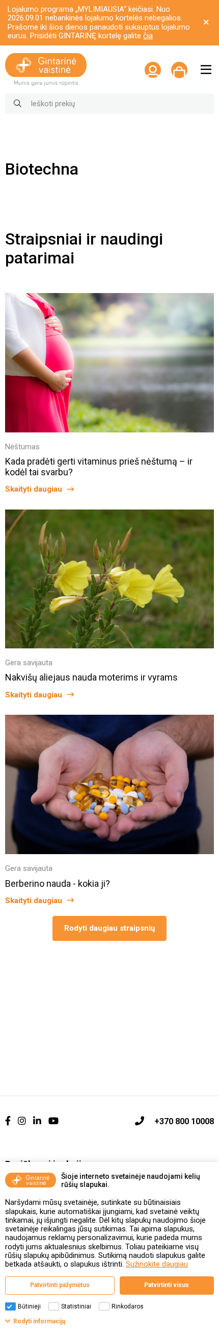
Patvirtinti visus (166, 1285)
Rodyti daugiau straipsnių (109, 928)
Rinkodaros (128, 1306)
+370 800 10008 (184, 1121)
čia (148, 35)
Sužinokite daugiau (157, 1264)
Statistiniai (76, 1306)
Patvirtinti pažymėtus (60, 1285)
